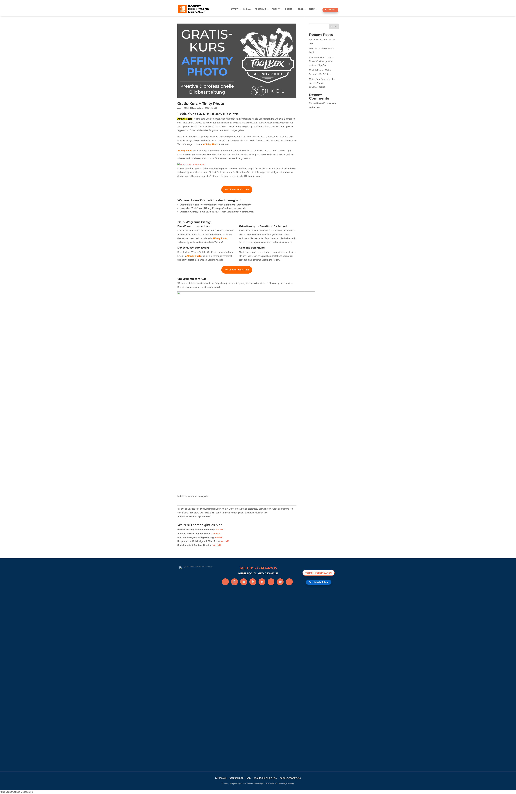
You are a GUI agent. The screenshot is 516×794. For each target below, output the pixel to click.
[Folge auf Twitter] (262, 581)
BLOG (300, 9)
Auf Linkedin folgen (319, 582)
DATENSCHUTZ (236, 778)
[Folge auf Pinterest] (252, 581)
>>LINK (216, 533)
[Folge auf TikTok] (289, 581)
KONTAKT (330, 9)
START (234, 9)
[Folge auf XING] (271, 581)
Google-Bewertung (290, 778)
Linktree (247, 9)
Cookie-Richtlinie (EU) (265, 778)
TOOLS (214, 108)
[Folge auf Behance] (225, 581)
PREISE (288, 9)
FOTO (207, 108)
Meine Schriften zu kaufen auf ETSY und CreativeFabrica (322, 83)
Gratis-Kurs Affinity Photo (200, 103)
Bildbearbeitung (196, 108)
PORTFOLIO (260, 9)
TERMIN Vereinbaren (318, 573)
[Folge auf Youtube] (280, 581)
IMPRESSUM (221, 778)
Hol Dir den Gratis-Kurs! (237, 189)
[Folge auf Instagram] (234, 581)
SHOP (312, 9)
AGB (248, 778)
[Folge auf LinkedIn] (243, 581)
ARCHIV (276, 9)
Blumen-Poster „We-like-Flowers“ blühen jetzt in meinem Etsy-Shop (321, 61)
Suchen (334, 26)
